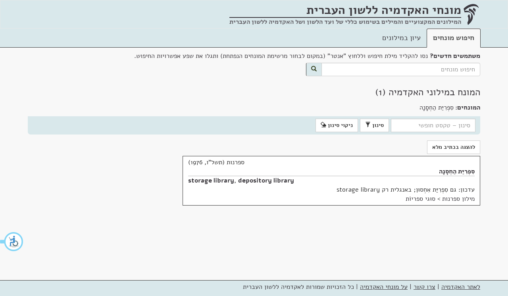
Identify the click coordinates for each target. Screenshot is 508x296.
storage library (211, 180)
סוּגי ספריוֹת (420, 198)
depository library (266, 180)
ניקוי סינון (339, 125)
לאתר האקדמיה (460, 287)
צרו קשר (424, 287)
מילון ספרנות (458, 198)
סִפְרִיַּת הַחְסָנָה (457, 171)
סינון (377, 125)
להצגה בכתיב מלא (453, 147)
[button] (12, 242)
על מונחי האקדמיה (384, 287)
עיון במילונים (401, 37)
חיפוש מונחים (453, 37)
